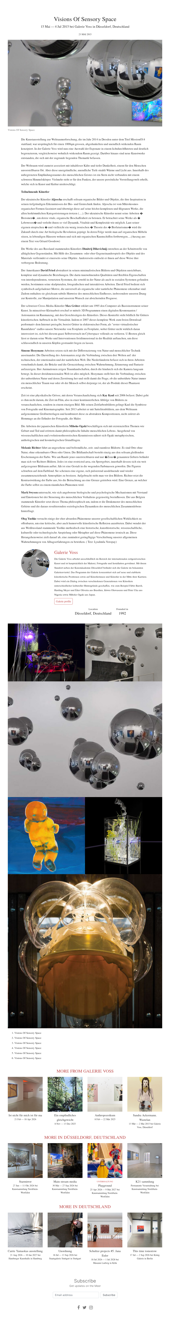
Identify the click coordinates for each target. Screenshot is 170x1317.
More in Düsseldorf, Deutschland (85, 1137)
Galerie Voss (66, 552)
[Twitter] (84, 1307)
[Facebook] (78, 1307)
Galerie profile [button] (63, 601)
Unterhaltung (105, 1181)
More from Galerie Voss (85, 1071)
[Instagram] (91, 1307)
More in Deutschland (85, 1206)
